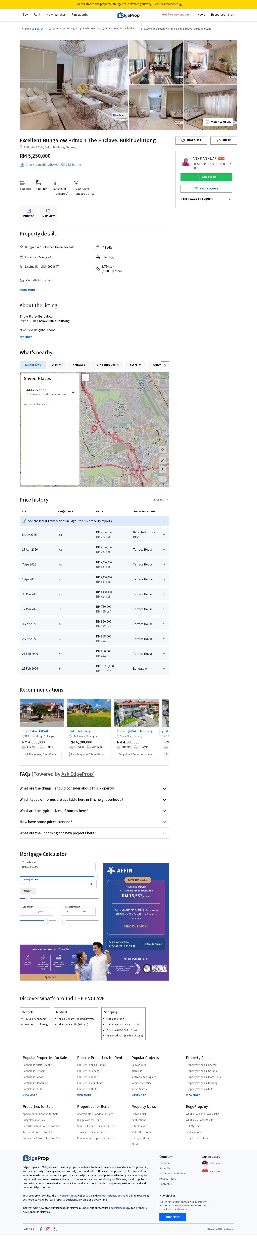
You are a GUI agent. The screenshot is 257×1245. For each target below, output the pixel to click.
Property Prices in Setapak (202, 1071)
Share (226, 140)
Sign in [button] (232, 14)
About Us (164, 1168)
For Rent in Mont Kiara (90, 1083)
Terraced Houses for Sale (38, 1132)
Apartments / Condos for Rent (95, 1114)
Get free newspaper (165, 4)
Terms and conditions (172, 1174)
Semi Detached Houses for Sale (42, 1126)
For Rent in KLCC (87, 1089)
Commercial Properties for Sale (42, 1138)
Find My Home (194, 1132)
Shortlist (194, 140)
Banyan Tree (139, 1065)
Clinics (57, 365)
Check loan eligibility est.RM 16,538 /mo (53, 164)
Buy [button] (25, 14)
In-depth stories (141, 1132)
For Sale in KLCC (32, 1089)
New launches (56, 14)
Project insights (106, 1196)
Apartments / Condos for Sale (40, 1114)
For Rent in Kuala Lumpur (91, 1065)
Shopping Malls (107, 365)
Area (89, 1196)
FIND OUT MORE (136, 926)
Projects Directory (197, 1138)
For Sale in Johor (33, 1077)
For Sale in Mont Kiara (35, 1083)
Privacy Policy (167, 1179)
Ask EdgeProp (77, 774)
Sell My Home (194, 1126)
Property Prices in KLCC (200, 1089)
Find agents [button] (80, 14)
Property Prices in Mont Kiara (203, 1077)
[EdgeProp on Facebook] (41, 1229)
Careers (164, 1163)
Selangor (71, 29)
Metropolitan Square (144, 1077)
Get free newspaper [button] (175, 14)
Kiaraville (137, 1071)
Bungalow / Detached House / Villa (122, 29)
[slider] (96, 876)
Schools (79, 365)
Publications (139, 1120)
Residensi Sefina (142, 1083)
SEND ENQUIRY (209, 189)
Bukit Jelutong (92, 29)
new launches (119, 1208)
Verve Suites (139, 1089)
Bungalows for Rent (89, 1120)
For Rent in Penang (88, 1071)
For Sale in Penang (34, 1071)
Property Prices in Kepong (202, 1083)
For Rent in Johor (87, 1077)
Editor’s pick (139, 1114)
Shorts (136, 1144)
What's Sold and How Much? (202, 1114)
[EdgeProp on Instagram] (48, 1229)
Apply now (51, 977)
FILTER (158, 500)
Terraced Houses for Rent (92, 1132)
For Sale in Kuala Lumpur (37, 1065)
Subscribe (172, 1217)
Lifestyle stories (141, 1138)
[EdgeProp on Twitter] (55, 1229)
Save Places (32, 365)
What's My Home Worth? (200, 1120)
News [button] (201, 14)
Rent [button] (37, 14)
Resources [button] (218, 14)
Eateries (136, 365)
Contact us (165, 1184)
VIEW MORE (30, 1095)
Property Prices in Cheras (201, 1065)
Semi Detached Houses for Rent (96, 1126)
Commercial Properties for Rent (96, 1138)
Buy (58, 29)
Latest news (139, 1126)
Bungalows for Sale (34, 1120)
